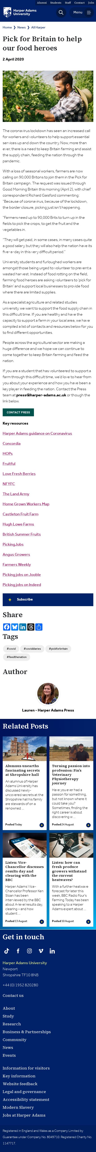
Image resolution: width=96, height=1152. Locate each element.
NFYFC (9, 484)
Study (8, 1016)
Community (15, 1039)
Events (9, 1055)
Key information (19, 1076)
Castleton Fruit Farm (20, 514)
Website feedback (20, 1084)
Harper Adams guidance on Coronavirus (37, 433)
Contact (79, 2)
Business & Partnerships (27, 1032)
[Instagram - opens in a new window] (29, 951)
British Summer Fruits (22, 534)
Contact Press (18, 412)
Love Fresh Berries (19, 474)
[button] (61, 12)
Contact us (13, 995)
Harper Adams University (25, 963)
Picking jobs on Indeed (22, 585)
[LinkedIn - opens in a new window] (52, 951)
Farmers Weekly (17, 564)
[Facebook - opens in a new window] (18, 951)
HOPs (8, 454)
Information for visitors (26, 1068)
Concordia (12, 443)
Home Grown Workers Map (26, 504)
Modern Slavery (18, 1107)
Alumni (42, 2)
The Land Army (16, 494)
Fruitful (9, 464)
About (9, 1008)
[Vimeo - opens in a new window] (41, 951)
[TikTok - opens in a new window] (6, 951)
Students (55, 2)
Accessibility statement (26, 1099)
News (21, 27)
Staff (68, 2)
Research (12, 1024)
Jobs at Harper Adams (24, 1115)
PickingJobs (13, 544)
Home (7, 27)
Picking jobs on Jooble (22, 575)
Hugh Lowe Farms (18, 524)
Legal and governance (24, 1091)
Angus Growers (16, 554)
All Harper (38, 27)
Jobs (91, 2)
